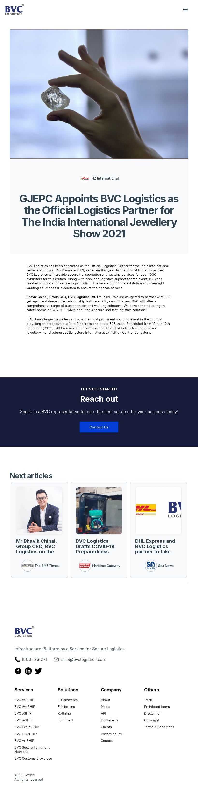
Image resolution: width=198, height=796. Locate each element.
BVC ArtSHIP (24, 740)
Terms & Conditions (159, 727)
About (105, 700)
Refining (64, 713)
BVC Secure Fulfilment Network (32, 749)
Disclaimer (152, 713)
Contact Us (99, 427)
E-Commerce (68, 700)
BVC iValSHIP (24, 706)
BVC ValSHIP (24, 700)
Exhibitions (66, 706)
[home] (14, 9)
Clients (106, 727)
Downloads (109, 720)
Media (105, 706)
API (103, 713)
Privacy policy (111, 734)
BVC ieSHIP (23, 720)
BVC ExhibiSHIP (26, 727)
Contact (107, 740)
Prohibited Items (157, 706)
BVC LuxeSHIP (25, 734)
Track (148, 700)
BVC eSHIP (22, 713)
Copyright (151, 720)
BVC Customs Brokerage (33, 758)
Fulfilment (65, 720)
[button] (185, 10)
